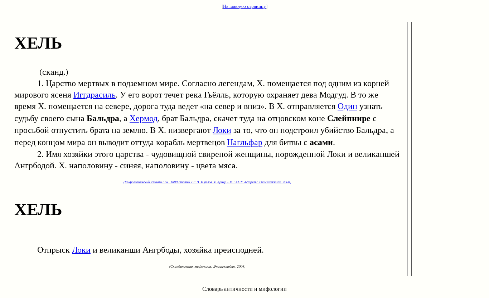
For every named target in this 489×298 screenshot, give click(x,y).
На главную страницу (244, 6)
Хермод (144, 118)
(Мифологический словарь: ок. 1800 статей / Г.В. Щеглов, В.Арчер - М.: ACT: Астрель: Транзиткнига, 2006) (207, 181)
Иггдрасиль (94, 94)
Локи (222, 129)
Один (347, 105)
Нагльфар (244, 142)
